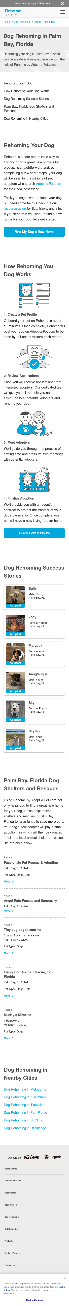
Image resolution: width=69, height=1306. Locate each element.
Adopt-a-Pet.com (48, 183)
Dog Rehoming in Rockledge (25, 1127)
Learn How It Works (34, 532)
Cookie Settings (34, 1299)
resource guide (15, 208)
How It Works (11, 1168)
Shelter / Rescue (12, 1253)
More (7, 881)
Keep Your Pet (11, 1204)
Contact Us (10, 1265)
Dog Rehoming (22, 21)
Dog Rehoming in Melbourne (25, 1089)
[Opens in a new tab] (33, 1157)
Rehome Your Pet (13, 1180)
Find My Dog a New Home (34, 231)
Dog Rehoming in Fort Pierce (25, 1112)
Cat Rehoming (11, 1228)
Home (7, 21)
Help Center (10, 1192)
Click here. (45, 3)
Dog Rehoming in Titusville (23, 1104)
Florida (37, 21)
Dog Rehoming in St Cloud (23, 1120)
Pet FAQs (9, 1241)
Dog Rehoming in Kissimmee (25, 1096)
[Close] (65, 1278)
